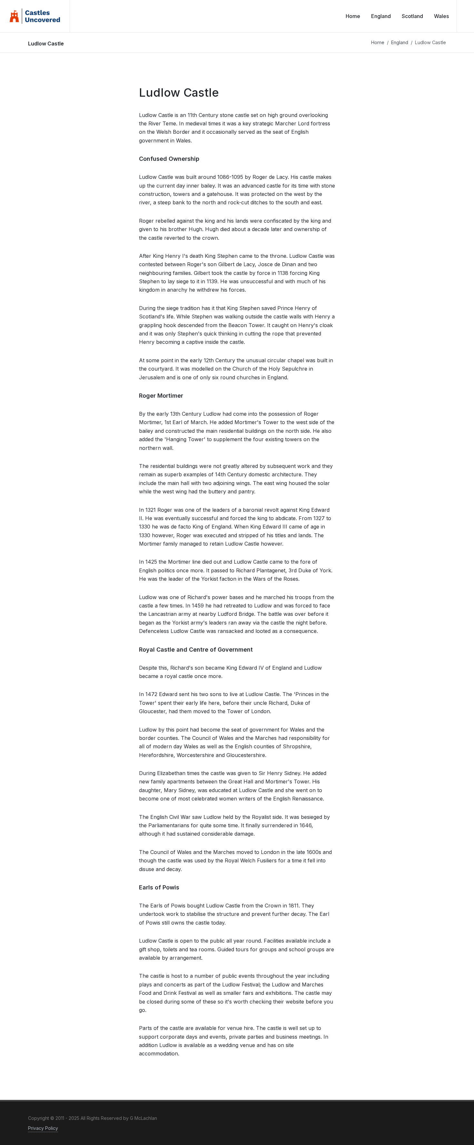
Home (377, 42)
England (399, 42)
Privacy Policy (43, 1128)
